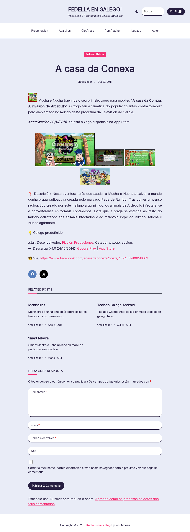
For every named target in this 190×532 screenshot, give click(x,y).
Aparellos (65, 30)
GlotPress (87, 30)
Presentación (39, 30)
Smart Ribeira (38, 338)
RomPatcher (113, 30)
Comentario (38, 392)
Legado (136, 30)
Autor (155, 30)
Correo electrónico (43, 438)
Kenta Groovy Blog (98, 525)
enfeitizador (85, 81)
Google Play (86, 248)
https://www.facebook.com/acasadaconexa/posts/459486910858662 (94, 258)
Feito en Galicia (95, 54)
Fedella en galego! (95, 9)
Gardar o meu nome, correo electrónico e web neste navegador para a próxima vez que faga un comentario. (93, 470)
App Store (106, 248)
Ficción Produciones (77, 242)
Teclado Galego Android (116, 305)
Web (33, 451)
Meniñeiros (36, 305)
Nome (35, 425)
